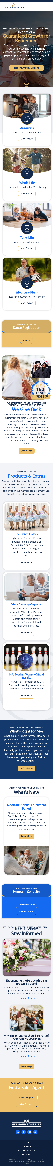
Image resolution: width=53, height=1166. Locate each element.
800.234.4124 (26, 768)
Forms (26, 1143)
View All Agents (26, 1098)
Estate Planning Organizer (26, 604)
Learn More (26, 562)
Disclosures (26, 1155)
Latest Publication (26, 905)
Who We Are (26, 451)
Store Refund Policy (26, 1151)
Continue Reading (27, 998)
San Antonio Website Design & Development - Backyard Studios (26, 1161)
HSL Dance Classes (26, 534)
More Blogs (26, 1066)
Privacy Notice (27, 1147)
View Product (27, 139)
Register (26, 341)
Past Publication (26, 912)
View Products (26, 1104)
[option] (26, 836)
